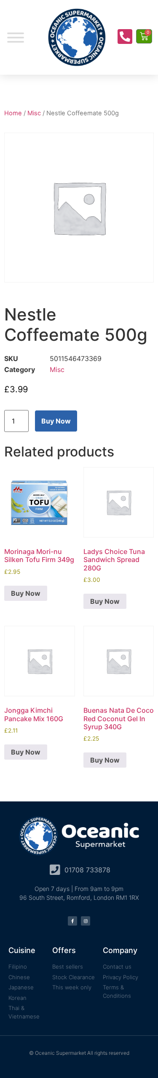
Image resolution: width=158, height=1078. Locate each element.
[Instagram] (85, 921)
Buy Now (56, 421)
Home (13, 113)
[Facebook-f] (72, 921)
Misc (34, 113)
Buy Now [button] (25, 593)
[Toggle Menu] (15, 38)
